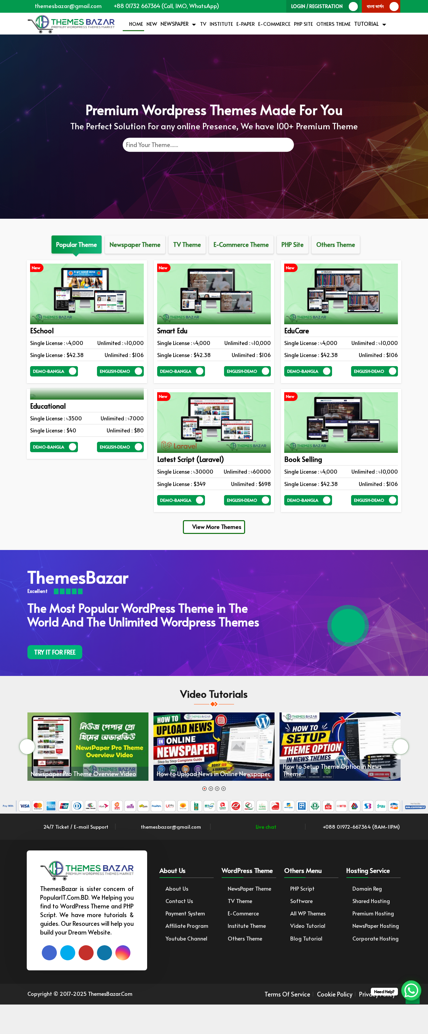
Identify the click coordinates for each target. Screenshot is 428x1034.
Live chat (265, 826)
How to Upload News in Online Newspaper (95, 773)
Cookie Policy (334, 994)
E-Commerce (274, 23)
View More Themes (216, 527)
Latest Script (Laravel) (190, 459)
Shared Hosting (371, 901)
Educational (48, 406)
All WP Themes (308, 913)
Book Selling (303, 459)
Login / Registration (317, 6)
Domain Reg (367, 888)
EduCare (296, 330)
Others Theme (333, 23)
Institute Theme (247, 925)
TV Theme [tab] (187, 244)
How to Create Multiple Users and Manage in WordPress (348, 766)
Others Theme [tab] (335, 244)
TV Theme (240, 901)
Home (135, 23)
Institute (221, 23)
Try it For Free (55, 652)
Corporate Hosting (375, 938)
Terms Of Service (287, 994)
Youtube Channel (186, 938)
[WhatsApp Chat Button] (411, 990)
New (151, 23)
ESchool (42, 330)
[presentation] (27, 746)
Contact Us (179, 901)
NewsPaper (174, 23)
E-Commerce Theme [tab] (241, 244)
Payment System (185, 913)
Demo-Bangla (48, 371)
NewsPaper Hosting (375, 925)
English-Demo (115, 371)
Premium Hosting (373, 913)
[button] (204, 788)
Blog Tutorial (306, 938)
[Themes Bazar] (71, 22)
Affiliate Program (187, 925)
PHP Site (303, 23)
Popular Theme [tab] (76, 244)
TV (203, 23)
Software (301, 901)
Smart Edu (172, 330)
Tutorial (366, 23)
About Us (177, 888)
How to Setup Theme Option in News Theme (214, 770)
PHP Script (302, 888)
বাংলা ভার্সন (375, 6)
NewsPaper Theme (249, 888)
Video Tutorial (307, 925)
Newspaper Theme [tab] (135, 244)
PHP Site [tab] (293, 244)
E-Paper (245, 23)
